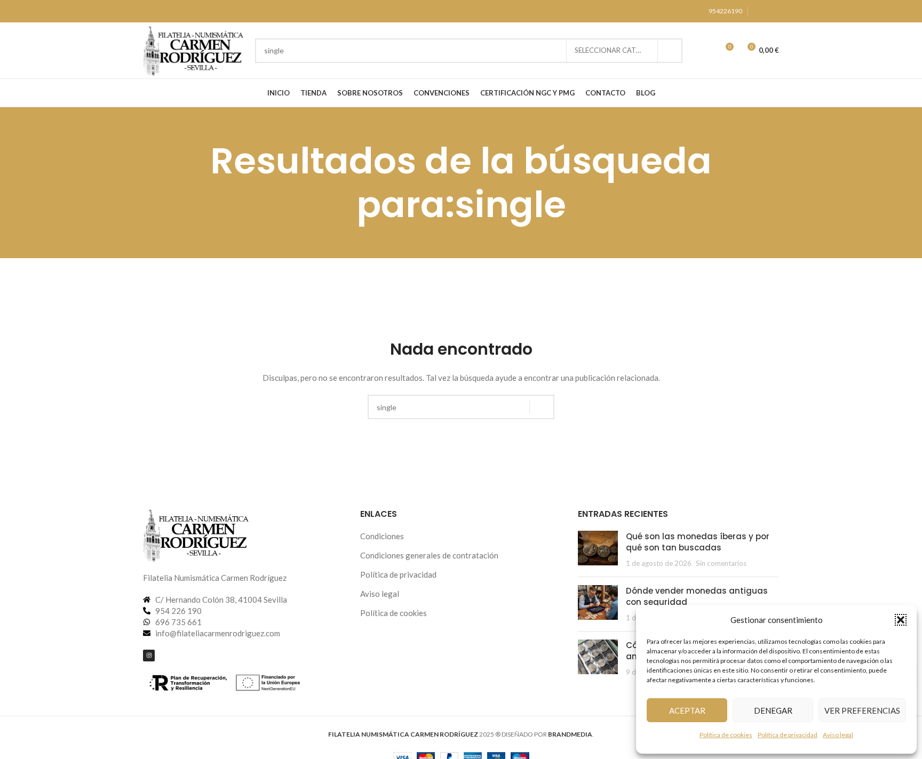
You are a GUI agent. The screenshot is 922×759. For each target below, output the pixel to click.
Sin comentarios (721, 563)
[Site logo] (193, 49)
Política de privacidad (787, 735)
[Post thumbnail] (598, 550)
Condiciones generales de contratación (429, 555)
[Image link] (196, 533)
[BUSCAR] (670, 50)
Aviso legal (838, 735)
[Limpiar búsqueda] (558, 50)
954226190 (725, 11)
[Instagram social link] (759, 11)
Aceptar (687, 710)
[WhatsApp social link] (772, 11)
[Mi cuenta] (705, 50)
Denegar (773, 710)
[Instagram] (149, 655)
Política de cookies (726, 735)
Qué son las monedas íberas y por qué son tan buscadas (697, 542)
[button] (900, 619)
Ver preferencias (862, 710)
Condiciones (382, 536)
